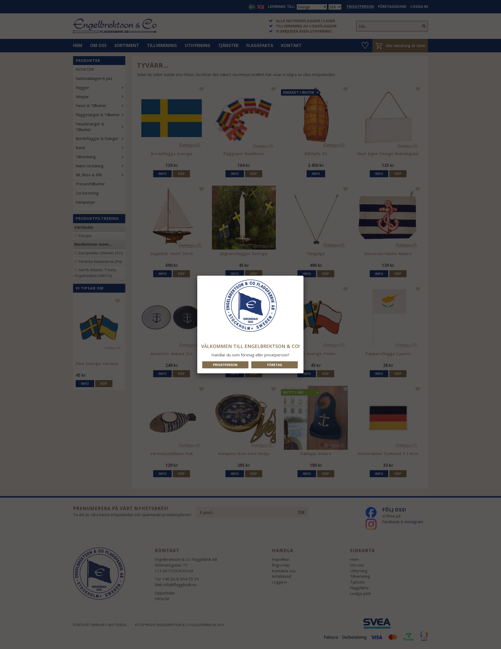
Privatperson (225, 365)
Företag (274, 365)
